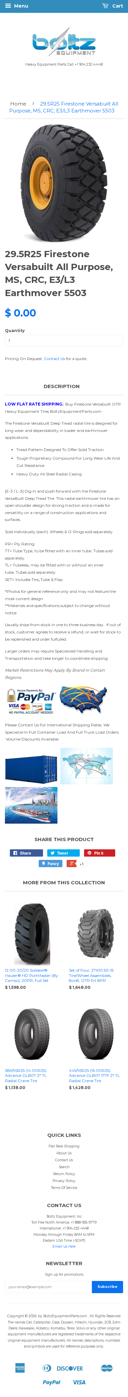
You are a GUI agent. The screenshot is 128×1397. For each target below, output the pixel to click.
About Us (64, 1153)
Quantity (15, 330)
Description (62, 386)
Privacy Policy (64, 1181)
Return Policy (64, 1174)
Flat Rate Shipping (64, 1146)
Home (18, 104)
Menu (20, 6)
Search (64, 1167)
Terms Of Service (64, 1188)
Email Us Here (64, 1246)
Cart (117, 6)
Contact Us (54, 358)
